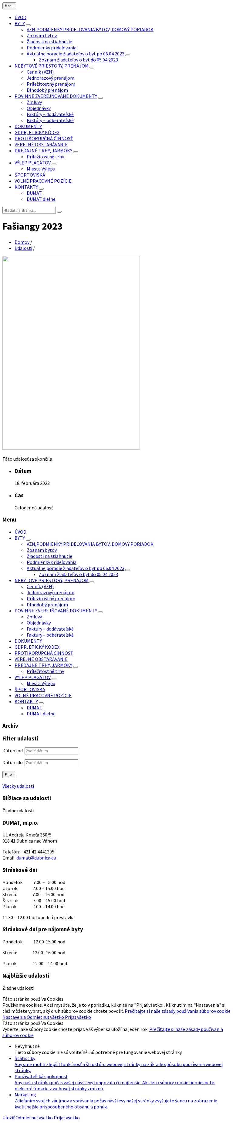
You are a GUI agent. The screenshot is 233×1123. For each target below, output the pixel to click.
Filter (9, 774)
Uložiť (8, 1118)
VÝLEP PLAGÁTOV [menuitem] (33, 163)
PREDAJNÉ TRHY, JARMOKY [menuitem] (43, 150)
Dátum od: (13, 750)
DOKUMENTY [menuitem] (28, 126)
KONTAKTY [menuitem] (26, 187)
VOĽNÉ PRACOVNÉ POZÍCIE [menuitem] (43, 181)
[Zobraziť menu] (28, 25)
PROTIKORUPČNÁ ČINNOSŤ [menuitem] (44, 138)
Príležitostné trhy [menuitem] (45, 157)
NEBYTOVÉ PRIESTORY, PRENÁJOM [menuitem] (52, 66)
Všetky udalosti (18, 786)
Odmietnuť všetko (46, 1017)
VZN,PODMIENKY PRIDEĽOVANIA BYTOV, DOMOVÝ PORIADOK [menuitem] (90, 29)
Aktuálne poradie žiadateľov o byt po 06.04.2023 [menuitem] (75, 54)
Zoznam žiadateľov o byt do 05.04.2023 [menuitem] (78, 60)
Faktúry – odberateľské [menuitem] (50, 120)
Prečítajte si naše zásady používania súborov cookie (178, 1011)
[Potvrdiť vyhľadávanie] (59, 212)
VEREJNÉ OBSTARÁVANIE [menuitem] (41, 144)
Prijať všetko (78, 1017)
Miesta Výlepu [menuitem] (41, 169)
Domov (22, 242)
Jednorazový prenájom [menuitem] (50, 78)
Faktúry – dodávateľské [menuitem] (50, 114)
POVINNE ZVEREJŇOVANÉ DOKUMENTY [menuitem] (56, 96)
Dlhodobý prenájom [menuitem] (47, 90)
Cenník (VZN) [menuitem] (40, 72)
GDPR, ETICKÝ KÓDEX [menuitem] (37, 132)
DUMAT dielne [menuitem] (41, 199)
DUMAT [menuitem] (34, 193)
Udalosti (23, 248)
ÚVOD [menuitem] (20, 17)
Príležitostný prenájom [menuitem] (51, 84)
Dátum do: (13, 762)
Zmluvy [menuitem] (34, 102)
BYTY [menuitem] (20, 23)
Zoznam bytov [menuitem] (42, 35)
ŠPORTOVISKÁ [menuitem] (30, 175)
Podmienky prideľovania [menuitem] (51, 48)
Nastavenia (14, 1017)
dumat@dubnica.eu (36, 858)
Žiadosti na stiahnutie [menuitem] (49, 41)
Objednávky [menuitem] (39, 108)
